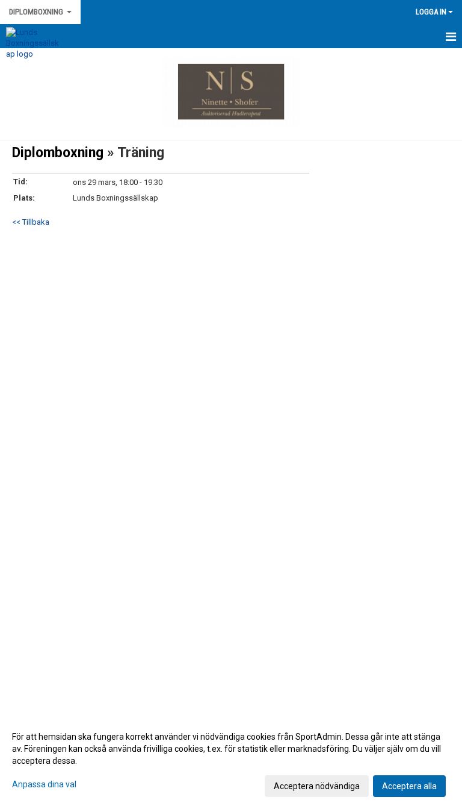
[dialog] (231, 761)
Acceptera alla (409, 786)
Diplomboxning (59, 153)
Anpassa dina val (44, 784)
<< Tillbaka (30, 221)
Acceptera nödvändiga (317, 786)
